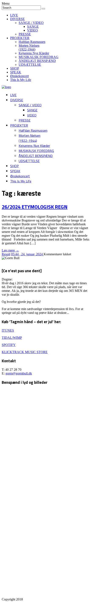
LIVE (14, 15)
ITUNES (8, 330)
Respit (6, 254)
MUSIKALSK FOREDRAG (38, 57)
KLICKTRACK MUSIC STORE (25, 352)
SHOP (14, 68)
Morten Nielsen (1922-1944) (29, 47)
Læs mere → (10, 250)
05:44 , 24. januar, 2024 (27, 254)
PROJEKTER (19, 38)
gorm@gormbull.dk (19, 373)
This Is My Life (20, 80)
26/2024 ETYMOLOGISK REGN (35, 207)
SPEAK (15, 72)
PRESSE (25, 34)
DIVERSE (17, 19)
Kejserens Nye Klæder (34, 53)
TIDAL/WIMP (12, 337)
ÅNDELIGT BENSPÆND (37, 61)
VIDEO (32, 30)
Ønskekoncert (19, 76)
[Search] (43, 8)
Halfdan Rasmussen (32, 42)
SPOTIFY (9, 345)
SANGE (33, 26)
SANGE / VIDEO (31, 23)
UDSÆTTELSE (30, 64)
